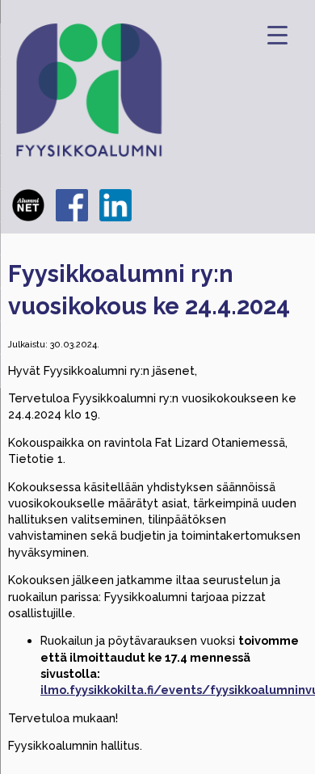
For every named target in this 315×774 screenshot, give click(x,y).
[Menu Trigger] (277, 34)
